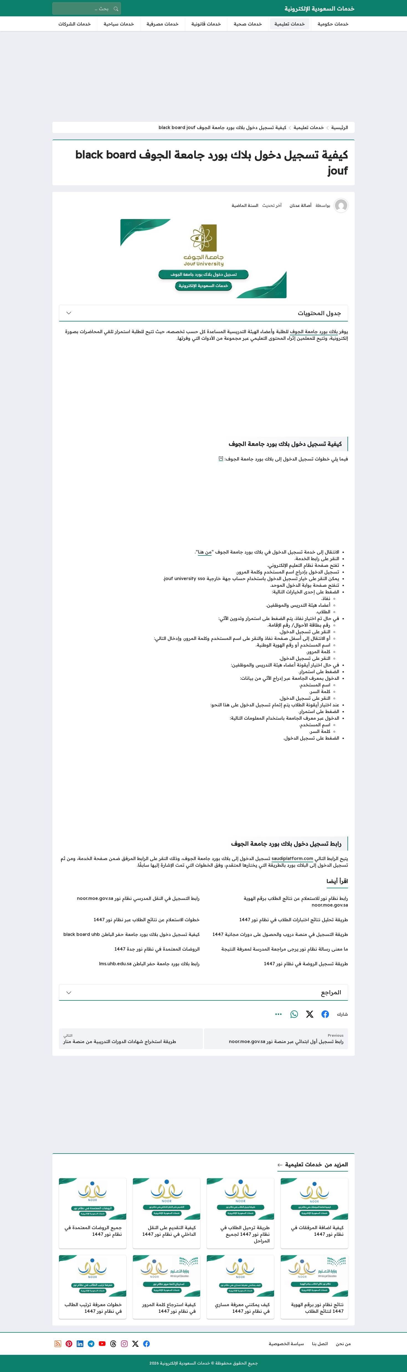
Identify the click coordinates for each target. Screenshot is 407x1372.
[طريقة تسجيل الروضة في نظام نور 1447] (277, 963)
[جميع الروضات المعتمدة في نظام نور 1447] (92, 1213)
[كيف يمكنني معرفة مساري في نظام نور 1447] (240, 1287)
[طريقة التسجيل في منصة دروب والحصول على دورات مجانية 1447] (277, 934)
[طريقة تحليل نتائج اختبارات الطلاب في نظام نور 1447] (277, 919)
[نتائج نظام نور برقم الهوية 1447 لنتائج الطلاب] (314, 1287)
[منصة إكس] (309, 1014)
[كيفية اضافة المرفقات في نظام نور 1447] (314, 1213)
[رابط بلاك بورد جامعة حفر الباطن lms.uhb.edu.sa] (129, 963)
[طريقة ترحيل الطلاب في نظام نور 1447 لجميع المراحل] (240, 1213)
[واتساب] (294, 1014)
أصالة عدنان (300, 205)
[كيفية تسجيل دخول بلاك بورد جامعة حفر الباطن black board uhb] (129, 934)
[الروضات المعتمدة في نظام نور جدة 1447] (129, 949)
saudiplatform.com (292, 858)
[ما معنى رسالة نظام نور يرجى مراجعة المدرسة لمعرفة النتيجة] (277, 949)
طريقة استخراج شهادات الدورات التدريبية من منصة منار (119, 1041)
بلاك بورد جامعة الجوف (314, 331)
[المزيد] (278, 1014)
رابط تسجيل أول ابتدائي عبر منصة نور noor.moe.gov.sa (286, 1041)
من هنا (205, 552)
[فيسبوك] (325, 1014)
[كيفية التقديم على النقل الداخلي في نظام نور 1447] (166, 1213)
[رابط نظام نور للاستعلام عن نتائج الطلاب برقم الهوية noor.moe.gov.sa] (277, 901)
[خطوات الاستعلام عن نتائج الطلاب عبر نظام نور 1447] (129, 919)
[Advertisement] (203, 76)
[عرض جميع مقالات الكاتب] (341, 205)
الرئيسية (339, 127)
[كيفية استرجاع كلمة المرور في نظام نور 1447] (166, 1287)
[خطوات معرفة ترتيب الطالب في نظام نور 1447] (92, 1287)
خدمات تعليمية (308, 127)
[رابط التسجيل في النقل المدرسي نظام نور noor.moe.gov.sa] (129, 901)
